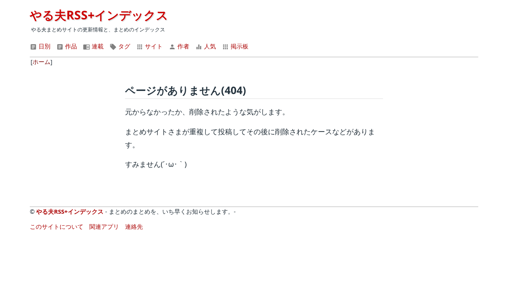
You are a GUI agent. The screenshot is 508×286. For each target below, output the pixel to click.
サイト (153, 46)
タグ (123, 46)
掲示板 (238, 46)
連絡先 (134, 226)
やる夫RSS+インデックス (99, 15)
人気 (209, 46)
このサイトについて (56, 226)
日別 (43, 46)
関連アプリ (104, 226)
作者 (182, 46)
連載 (97, 46)
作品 (70, 46)
